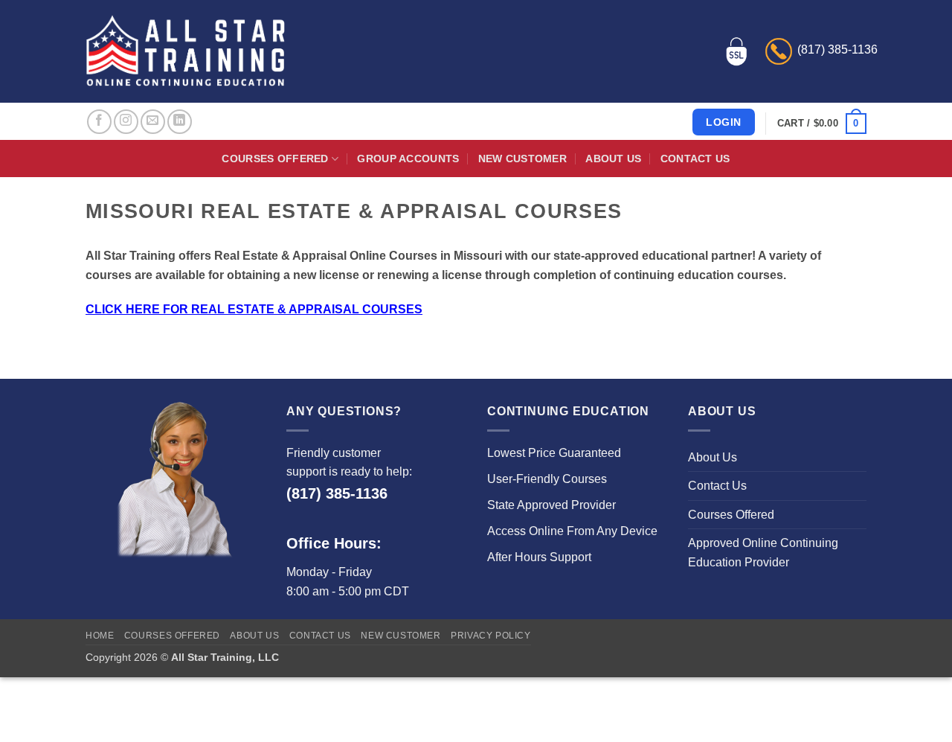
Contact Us (695, 158)
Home (100, 635)
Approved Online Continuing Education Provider (763, 553)
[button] (821, 123)
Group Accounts (408, 158)
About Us (613, 158)
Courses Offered (275, 158)
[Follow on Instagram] (126, 121)
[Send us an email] (153, 121)
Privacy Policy (491, 635)
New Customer (522, 158)
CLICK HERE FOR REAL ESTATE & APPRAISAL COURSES (254, 309)
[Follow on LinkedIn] (179, 121)
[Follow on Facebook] (99, 121)
